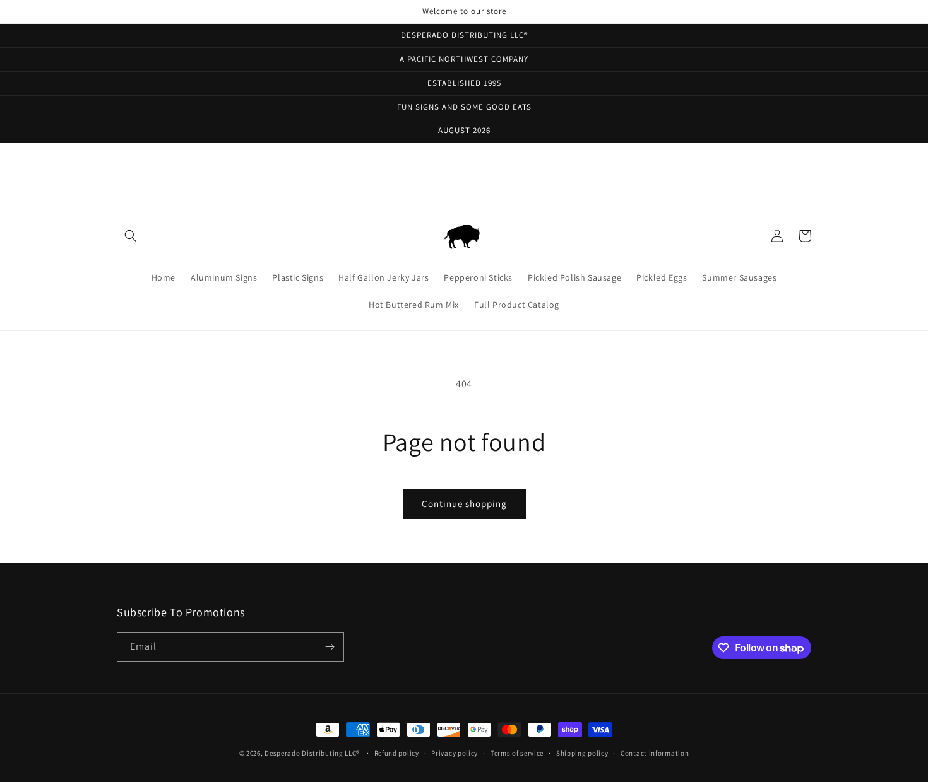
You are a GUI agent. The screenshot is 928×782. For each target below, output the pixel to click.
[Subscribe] (329, 647)
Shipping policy (582, 753)
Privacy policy (454, 753)
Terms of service (517, 753)
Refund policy (396, 753)
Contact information (655, 753)
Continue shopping (464, 504)
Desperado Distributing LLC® (312, 753)
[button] (131, 236)
